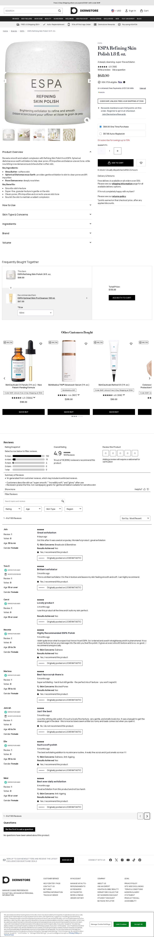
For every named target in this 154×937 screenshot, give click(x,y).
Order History (77, 898)
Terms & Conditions (134, 889)
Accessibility (130, 901)
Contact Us (49, 886)
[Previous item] (4, 378)
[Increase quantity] (117, 151)
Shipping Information (53, 892)
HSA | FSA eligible (109, 82)
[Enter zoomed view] (87, 120)
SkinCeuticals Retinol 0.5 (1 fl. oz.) (113, 384)
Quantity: (103, 145)
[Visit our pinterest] (140, 860)
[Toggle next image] (90, 81)
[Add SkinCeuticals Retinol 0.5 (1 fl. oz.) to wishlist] (131, 344)
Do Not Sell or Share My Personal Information (17, 894)
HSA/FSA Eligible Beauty (108, 889)
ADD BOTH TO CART (122, 297)
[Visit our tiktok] (134, 860)
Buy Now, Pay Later (106, 901)
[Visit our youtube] (128, 860)
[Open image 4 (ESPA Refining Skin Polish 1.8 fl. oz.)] (54, 135)
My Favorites (76, 892)
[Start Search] (59, 10)
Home (5, 31)
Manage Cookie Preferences (15, 890)
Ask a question (118, 69)
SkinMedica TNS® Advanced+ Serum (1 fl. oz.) (68, 384)
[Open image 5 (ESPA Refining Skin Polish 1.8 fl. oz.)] (69, 135)
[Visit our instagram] (122, 860)
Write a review (104, 69)
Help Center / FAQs (51, 883)
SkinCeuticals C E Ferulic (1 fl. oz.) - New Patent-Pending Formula (23, 386)
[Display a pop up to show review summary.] (34, 398)
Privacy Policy (131, 883)
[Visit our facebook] (110, 860)
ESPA (22, 31)
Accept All (138, 924)
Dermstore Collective (108, 892)
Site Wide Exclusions (134, 886)
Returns (47, 889)
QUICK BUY (23, 412)
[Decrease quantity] (101, 151)
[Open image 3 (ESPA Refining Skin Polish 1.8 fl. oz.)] (39, 135)
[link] (130, 10)
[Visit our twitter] (116, 860)
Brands (14, 31)
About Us (102, 883)
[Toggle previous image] (4, 81)
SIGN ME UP (67, 860)
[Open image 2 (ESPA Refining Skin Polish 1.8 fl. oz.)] (24, 135)
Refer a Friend (76, 895)
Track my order (50, 895)
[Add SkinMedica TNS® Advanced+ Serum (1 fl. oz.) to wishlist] (86, 344)
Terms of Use (9, 935)
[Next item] (150, 378)
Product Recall (132, 898)
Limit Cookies (121, 924)
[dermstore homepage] (84, 10)
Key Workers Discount (108, 895)
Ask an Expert (104, 886)
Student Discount (106, 898)
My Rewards (75, 889)
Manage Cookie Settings (100, 924)
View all (143, 88)
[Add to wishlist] (141, 162)
